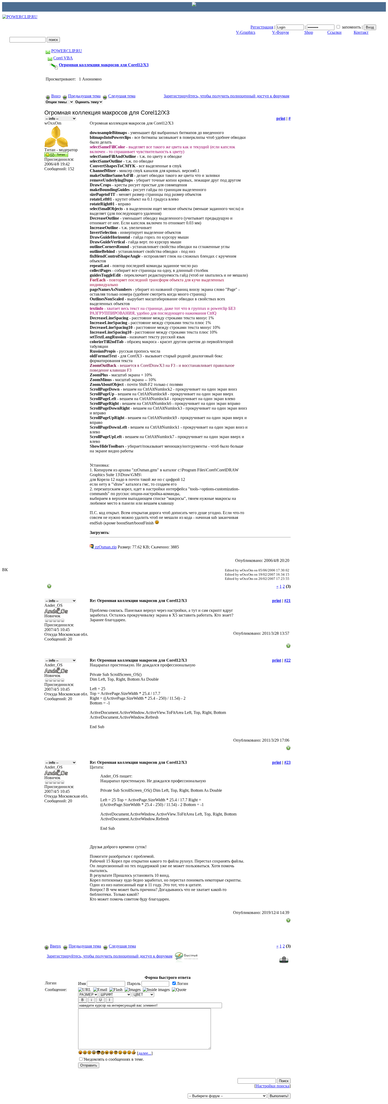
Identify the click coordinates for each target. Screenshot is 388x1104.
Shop (308, 32)
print (280, 118)
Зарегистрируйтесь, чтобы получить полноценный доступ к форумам (226, 96)
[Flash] (115, 989)
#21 (287, 600)
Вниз (55, 96)
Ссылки (334, 32)
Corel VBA (63, 58)
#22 (287, 660)
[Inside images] (156, 989)
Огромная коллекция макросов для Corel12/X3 (104, 65)
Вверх (55, 946)
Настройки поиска (272, 1086)
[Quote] (179, 989)
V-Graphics (245, 32)
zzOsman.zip (105, 547)
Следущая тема (121, 96)
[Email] (100, 989)
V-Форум (280, 32)
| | (307, 27)
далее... (144, 1053)
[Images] (133, 989)
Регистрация (261, 27)
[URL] (84, 989)
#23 (287, 762)
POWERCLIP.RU (66, 51)
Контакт (361, 32)
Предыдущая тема (84, 96)
